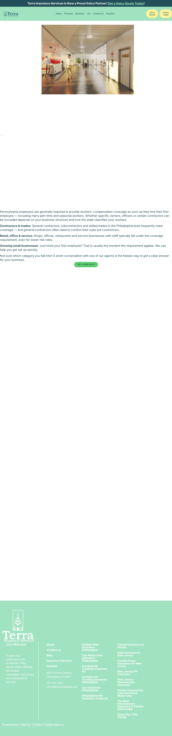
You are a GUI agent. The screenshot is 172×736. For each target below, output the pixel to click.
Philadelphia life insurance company (95, 697)
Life (88, 13)
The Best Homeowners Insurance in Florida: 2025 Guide (130, 705)
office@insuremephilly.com (62, 686)
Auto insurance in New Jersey (128, 654)
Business (79, 13)
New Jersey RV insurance (127, 673)
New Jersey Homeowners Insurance (126, 682)
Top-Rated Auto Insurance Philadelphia (92, 658)
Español (110, 13)
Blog (49, 655)
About (58, 13)
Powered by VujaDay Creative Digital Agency (33, 724)
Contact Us (98, 13)
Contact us (54, 650)
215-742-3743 (55, 682)
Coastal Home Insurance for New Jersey (129, 663)
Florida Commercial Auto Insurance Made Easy (130, 693)
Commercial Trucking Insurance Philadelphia (94, 679)
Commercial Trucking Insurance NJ (94, 668)
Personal (68, 13)
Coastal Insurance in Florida (130, 646)
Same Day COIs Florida (127, 716)
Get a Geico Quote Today (126, 3)
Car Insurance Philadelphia (91, 689)
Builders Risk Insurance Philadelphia (90, 647)
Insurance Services (59, 660)
